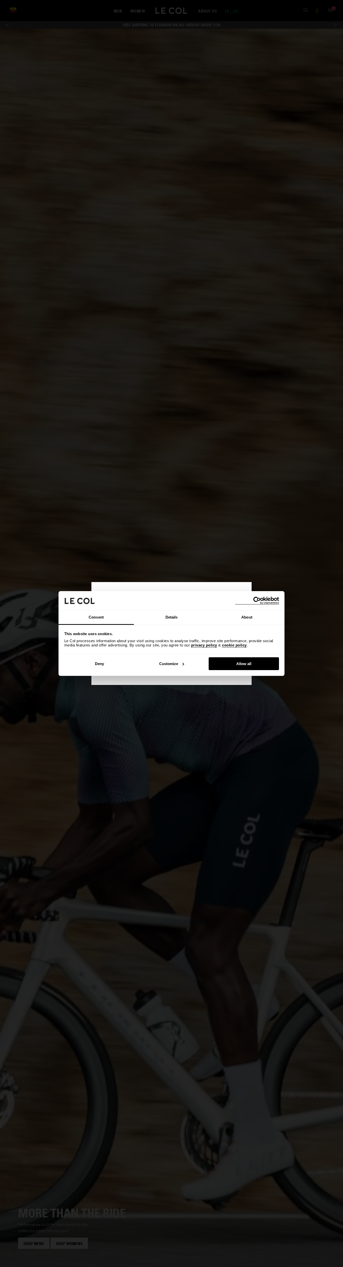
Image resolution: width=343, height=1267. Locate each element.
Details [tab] (171, 617)
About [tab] (246, 617)
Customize (168, 664)
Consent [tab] (96, 617)
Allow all (243, 664)
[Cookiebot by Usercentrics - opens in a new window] (257, 600)
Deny (99, 664)
